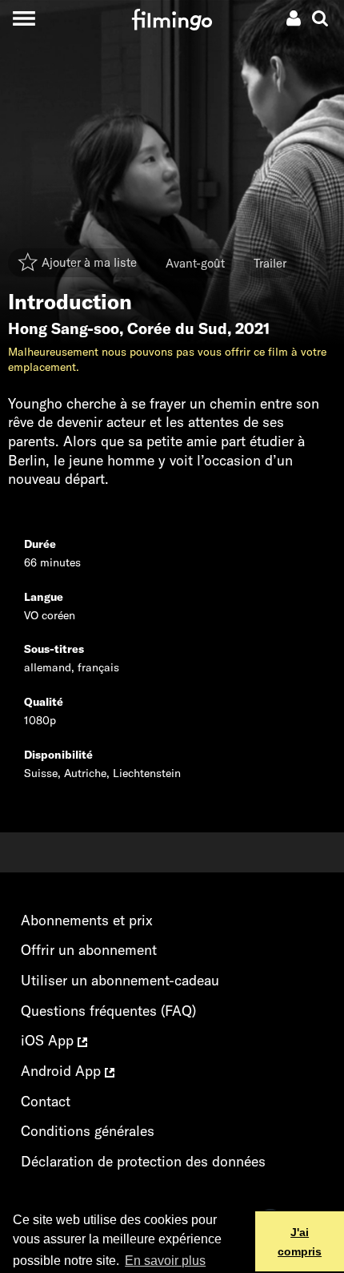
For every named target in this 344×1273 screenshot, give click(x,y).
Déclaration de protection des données (143, 1161)
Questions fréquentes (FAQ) (108, 1010)
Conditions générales (87, 1131)
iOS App (49, 1040)
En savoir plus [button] (165, 1260)
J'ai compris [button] (300, 1242)
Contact (45, 1101)
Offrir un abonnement (89, 950)
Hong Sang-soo (63, 328)
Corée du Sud (177, 328)
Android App (63, 1071)
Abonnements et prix (87, 920)
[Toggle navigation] (23, 18)
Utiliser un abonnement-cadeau (120, 980)
